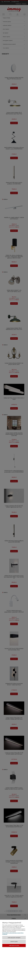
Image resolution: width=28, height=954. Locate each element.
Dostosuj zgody (14, 941)
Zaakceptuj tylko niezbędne (14, 937)
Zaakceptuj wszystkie (14, 945)
